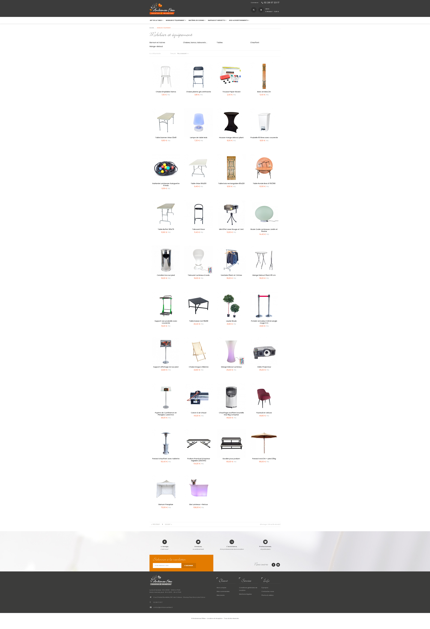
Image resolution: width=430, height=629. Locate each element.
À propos (264, 588)
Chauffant (254, 42)
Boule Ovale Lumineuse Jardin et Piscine (264, 230)
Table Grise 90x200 (198, 183)
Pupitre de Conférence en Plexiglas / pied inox (166, 414)
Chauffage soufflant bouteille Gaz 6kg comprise (231, 414)
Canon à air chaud (198, 413)
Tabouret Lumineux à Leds (199, 275)
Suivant (169, 524)
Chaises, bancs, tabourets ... (195, 42)
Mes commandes (223, 591)
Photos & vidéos (267, 595)
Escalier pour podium (231, 459)
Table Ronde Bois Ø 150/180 (264, 183)
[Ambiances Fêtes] (162, 8)
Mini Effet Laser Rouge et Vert (231, 229)
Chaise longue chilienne (199, 367)
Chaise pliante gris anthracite (198, 92)
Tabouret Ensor (198, 229)
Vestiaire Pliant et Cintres (231, 275)
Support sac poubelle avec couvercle (166, 322)
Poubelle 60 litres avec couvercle (264, 138)
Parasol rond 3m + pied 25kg (264, 459)
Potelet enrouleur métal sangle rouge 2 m (264, 322)
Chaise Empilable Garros (166, 92)
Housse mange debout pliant (231, 138)
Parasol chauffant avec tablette (166, 459)
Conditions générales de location (248, 589)
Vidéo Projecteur (264, 367)
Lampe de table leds (198, 138)
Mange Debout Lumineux (231, 367)
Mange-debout (156, 46)
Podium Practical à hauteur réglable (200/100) (198, 460)
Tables (220, 42)
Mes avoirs (221, 595)
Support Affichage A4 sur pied (165, 367)
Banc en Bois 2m (264, 92)
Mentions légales (245, 594)
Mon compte (221, 588)
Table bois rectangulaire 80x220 (231, 183)
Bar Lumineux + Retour (198, 504)
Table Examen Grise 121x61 (165, 138)
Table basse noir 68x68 (198, 321)
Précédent (155, 524)
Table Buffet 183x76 (166, 229)
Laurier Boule (231, 321)
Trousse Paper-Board (231, 92)
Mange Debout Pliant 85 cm (264, 275)
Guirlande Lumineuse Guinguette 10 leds (166, 184)
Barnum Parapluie (166, 504)
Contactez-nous (267, 591)
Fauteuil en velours (264, 413)
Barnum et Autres (157, 42)
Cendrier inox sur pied (166, 275)
